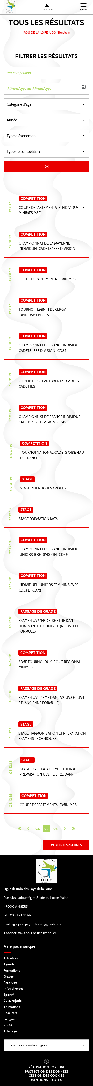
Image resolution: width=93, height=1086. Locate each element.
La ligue (9, 1019)
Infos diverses (13, 988)
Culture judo (13, 1001)
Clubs (8, 1025)
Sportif (9, 995)
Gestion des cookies (46, 1075)
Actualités (11, 958)
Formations (12, 970)
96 (55, 829)
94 (37, 829)
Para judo (10, 982)
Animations (12, 1007)
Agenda (9, 964)
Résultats (10, 1013)
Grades (9, 976)
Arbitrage (10, 1031)
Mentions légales (46, 1080)
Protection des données (46, 1071)
